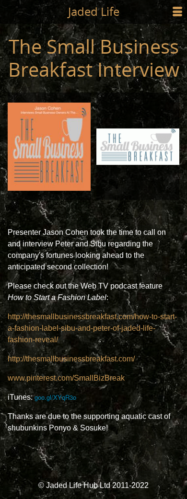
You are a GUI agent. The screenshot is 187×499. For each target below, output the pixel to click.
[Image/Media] (49, 146)
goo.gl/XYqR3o (55, 397)
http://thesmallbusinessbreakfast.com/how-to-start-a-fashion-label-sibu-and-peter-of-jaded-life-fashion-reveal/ (92, 328)
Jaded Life (93, 11)
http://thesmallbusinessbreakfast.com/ (71, 359)
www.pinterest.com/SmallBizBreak (66, 378)
